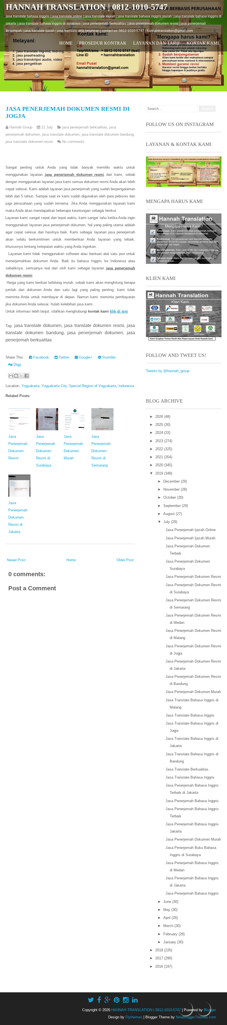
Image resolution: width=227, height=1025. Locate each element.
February (171, 934)
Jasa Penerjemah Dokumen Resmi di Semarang (100, 450)
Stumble (108, 357)
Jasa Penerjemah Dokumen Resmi (193, 577)
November (172, 489)
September (172, 506)
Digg (16, 364)
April (167, 918)
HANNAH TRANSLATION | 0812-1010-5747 (86, 6)
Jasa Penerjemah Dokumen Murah (193, 692)
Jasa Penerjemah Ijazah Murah (190, 538)
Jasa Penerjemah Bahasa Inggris (192, 801)
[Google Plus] (107, 1000)
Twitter (63, 357)
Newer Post (16, 560)
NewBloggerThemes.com (196, 1017)
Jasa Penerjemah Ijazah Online (191, 530)
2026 (159, 416)
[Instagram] (126, 1000)
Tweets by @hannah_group (167, 371)
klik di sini (119, 311)
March (168, 926)
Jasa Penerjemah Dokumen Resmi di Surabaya (45, 450)
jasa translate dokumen (60, 134)
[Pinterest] (117, 1000)
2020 (159, 465)
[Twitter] (91, 1000)
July (167, 522)
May (167, 910)
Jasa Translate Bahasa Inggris (190, 715)
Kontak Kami (203, 43)
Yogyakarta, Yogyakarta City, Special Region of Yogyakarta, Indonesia (77, 386)
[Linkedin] (135, 1000)
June (167, 902)
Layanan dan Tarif (156, 43)
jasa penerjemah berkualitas (84, 127)
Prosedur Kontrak (103, 43)
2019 (159, 473)
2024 (159, 433)
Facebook (40, 357)
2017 (159, 958)
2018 (159, 950)
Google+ (85, 357)
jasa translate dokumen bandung (108, 134)
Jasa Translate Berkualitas (187, 769)
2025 (159, 425)
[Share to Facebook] (26, 375)
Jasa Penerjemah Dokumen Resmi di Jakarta (17, 517)
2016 (159, 966)
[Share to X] (21, 375)
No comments (73, 142)
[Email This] (11, 375)
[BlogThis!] (16, 375)
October (170, 497)
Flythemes (133, 1017)
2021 (159, 457)
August (169, 514)
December (172, 481)
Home (66, 43)
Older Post (125, 560)
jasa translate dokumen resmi (29, 142)
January (170, 942)
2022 (159, 449)
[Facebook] (99, 1000)
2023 (159, 441)
